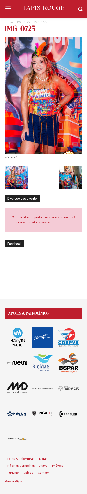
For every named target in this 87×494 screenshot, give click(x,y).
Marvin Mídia (13, 481)
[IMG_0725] (43, 152)
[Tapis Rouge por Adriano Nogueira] (43, 8)
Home (9, 22)
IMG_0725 (23, 22)
